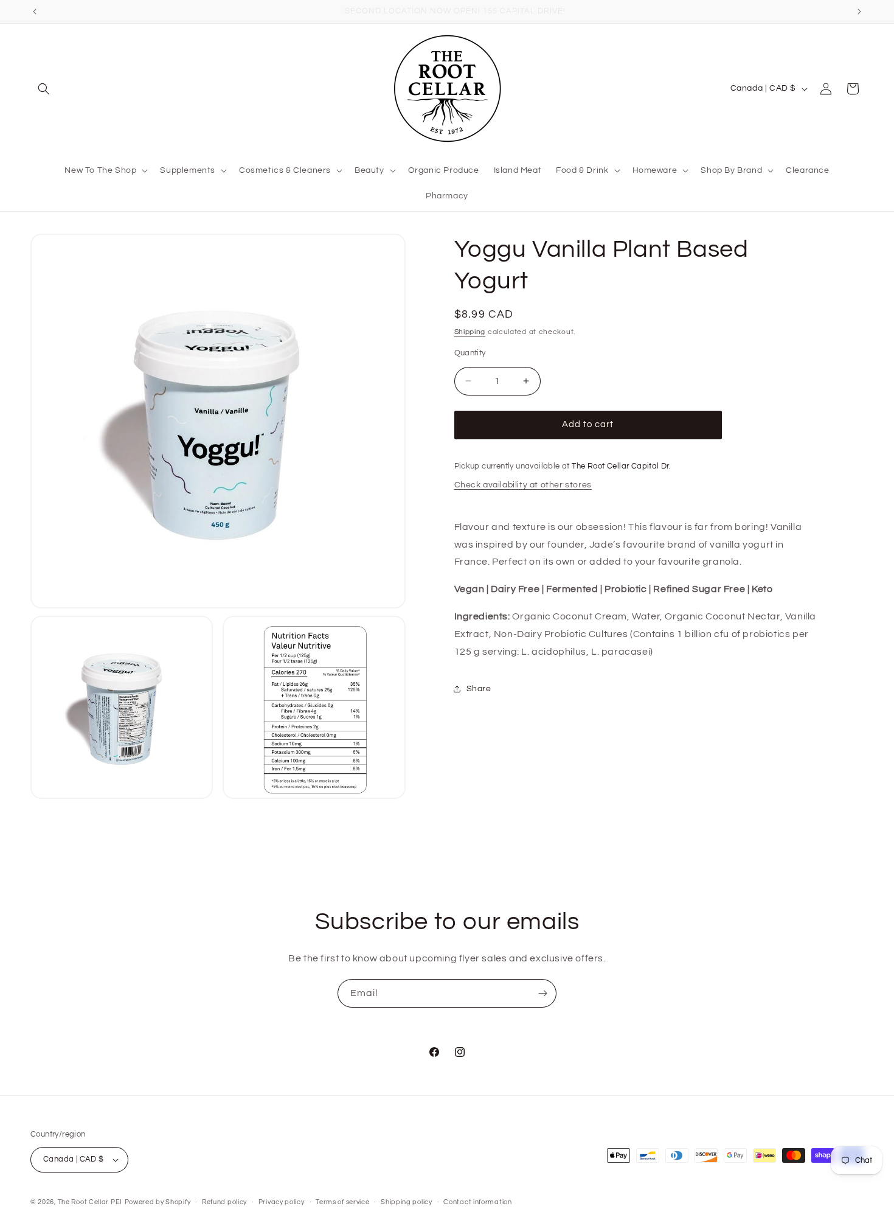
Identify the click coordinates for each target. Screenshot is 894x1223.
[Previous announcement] (34, 11)
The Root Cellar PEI (90, 1202)
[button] (43, 88)
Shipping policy (406, 1202)
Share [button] (478, 689)
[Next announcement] (859, 11)
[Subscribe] (542, 993)
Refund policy (224, 1202)
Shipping (470, 332)
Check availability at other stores (523, 485)
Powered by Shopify (158, 1202)
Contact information (477, 1202)
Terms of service (342, 1202)
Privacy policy (281, 1202)
